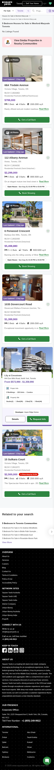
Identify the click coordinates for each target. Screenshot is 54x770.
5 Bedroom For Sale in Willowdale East (17, 535)
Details (15, 419)
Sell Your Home (32, 3)
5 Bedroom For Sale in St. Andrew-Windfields (19, 528)
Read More (44, 109)
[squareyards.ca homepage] (7, 3)
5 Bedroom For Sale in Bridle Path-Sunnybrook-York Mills (24, 531)
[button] (50, 3)
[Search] (33, 10)
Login (44, 3)
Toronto (19, 3)
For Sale (7, 11)
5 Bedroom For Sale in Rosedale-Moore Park (19, 538)
